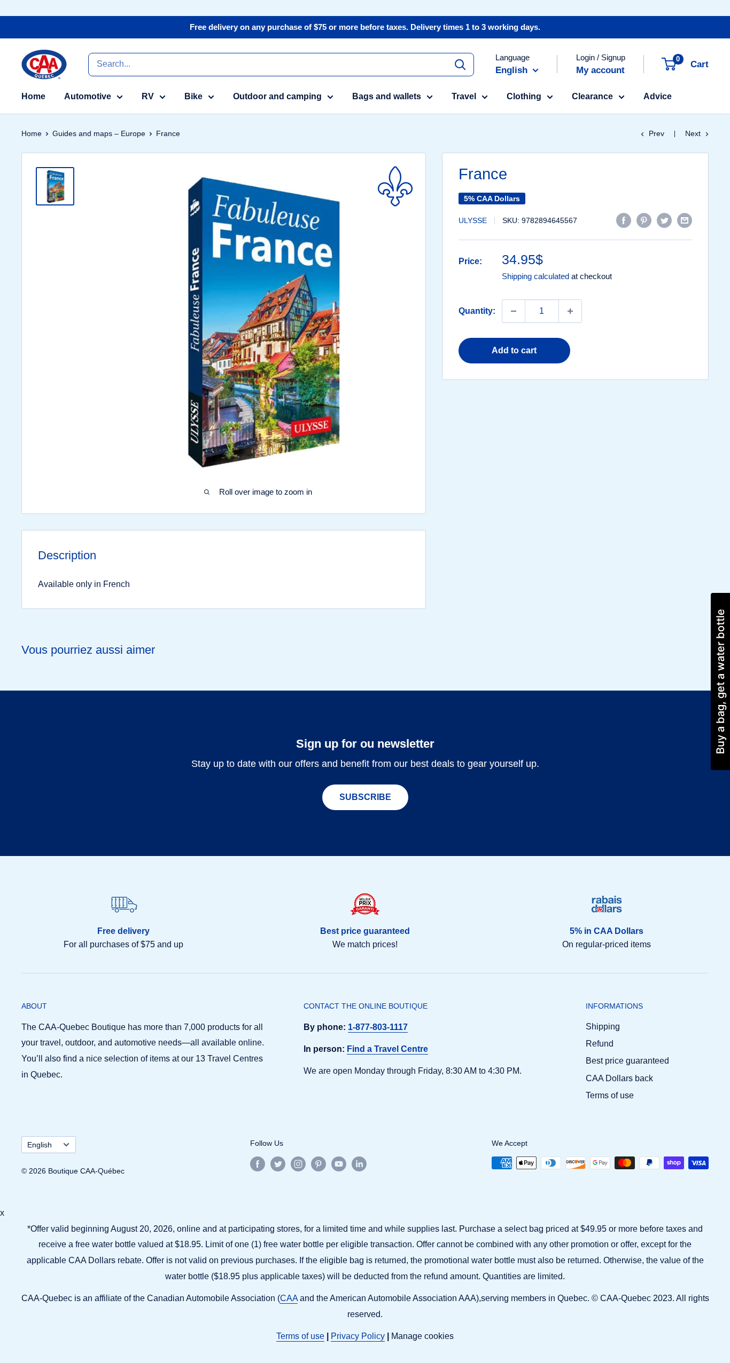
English (39, 1145)
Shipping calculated (535, 276)
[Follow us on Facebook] (257, 1163)
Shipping (603, 1026)
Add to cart (514, 350)
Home (33, 96)
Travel (464, 96)
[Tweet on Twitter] (664, 220)
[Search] (460, 64)
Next (693, 133)
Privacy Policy (358, 1336)
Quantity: (477, 310)
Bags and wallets (386, 96)
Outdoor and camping (277, 96)
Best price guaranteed (627, 1060)
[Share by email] (684, 220)
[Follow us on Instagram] (298, 1163)
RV (148, 96)
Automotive (87, 96)
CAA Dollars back (619, 1078)
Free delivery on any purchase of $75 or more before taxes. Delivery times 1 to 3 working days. (365, 26)
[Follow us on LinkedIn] (359, 1163)
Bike (193, 96)
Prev (656, 133)
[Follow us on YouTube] (338, 1163)
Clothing (524, 96)
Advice (657, 96)
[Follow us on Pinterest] (318, 1163)
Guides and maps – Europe (98, 133)
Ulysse (473, 221)
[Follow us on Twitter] (277, 1163)
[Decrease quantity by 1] (513, 311)
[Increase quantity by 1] (570, 311)
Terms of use (610, 1095)
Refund (599, 1043)
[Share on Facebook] (623, 220)
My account (600, 70)
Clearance (592, 96)
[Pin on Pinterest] (643, 220)
